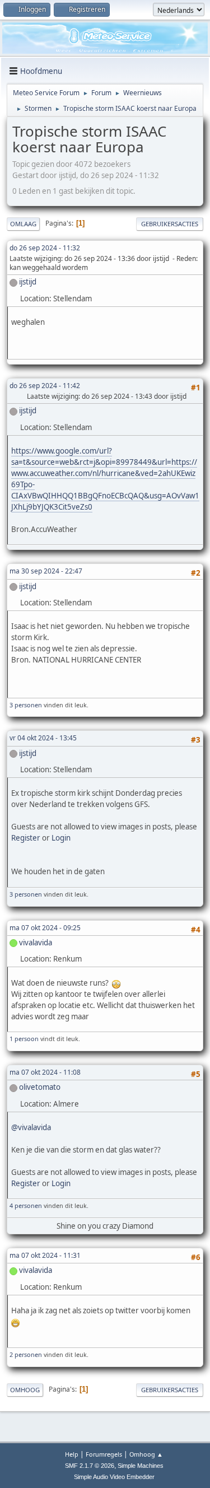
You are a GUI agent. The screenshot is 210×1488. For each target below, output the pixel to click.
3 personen (26, 705)
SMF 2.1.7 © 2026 (89, 1465)
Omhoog (25, 1390)
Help (71, 1454)
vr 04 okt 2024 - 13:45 (43, 738)
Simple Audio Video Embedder (114, 1476)
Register (25, 838)
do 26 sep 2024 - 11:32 (45, 248)
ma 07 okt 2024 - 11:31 (45, 1255)
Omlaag (23, 224)
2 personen (26, 1354)
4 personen (26, 1205)
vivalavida (35, 942)
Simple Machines (141, 1465)
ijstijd (27, 282)
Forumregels (104, 1454)
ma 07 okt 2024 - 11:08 (45, 1072)
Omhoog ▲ (146, 1454)
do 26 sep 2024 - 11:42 (45, 385)
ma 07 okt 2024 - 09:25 (45, 927)
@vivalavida (31, 1127)
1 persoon (24, 1038)
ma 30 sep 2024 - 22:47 (46, 571)
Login (61, 838)
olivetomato (39, 1087)
